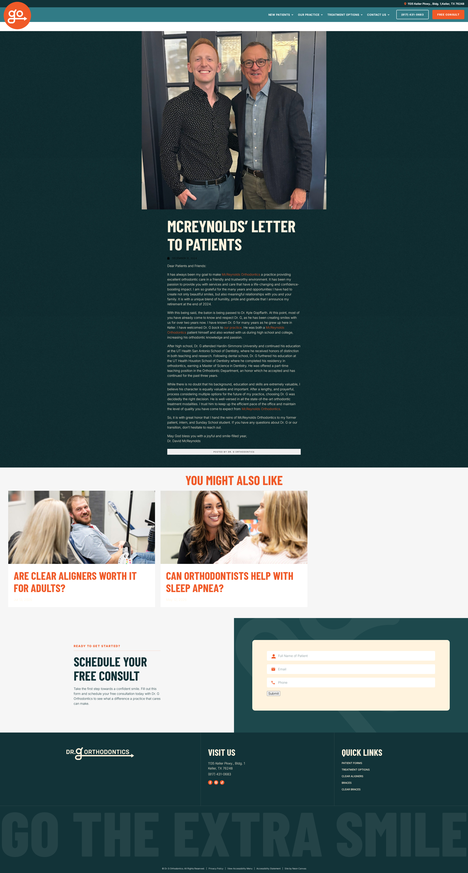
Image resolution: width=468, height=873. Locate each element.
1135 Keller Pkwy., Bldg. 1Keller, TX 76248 (226, 765)
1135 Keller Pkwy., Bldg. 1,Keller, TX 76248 (435, 3)
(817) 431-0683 (412, 14)
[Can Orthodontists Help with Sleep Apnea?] (234, 527)
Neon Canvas (299, 868)
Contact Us (377, 14)
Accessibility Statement (268, 868)
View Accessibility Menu (239, 868)
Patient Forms (352, 763)
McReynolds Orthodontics (241, 274)
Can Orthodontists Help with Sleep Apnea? (229, 581)
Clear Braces (351, 789)
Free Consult (448, 14)
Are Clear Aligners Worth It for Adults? (75, 581)
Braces (347, 782)
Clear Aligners (352, 776)
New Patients (279, 14)
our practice (233, 327)
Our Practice (309, 14)
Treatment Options (343, 14)
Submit (273, 693)
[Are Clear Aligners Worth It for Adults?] (81, 527)
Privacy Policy (216, 868)
